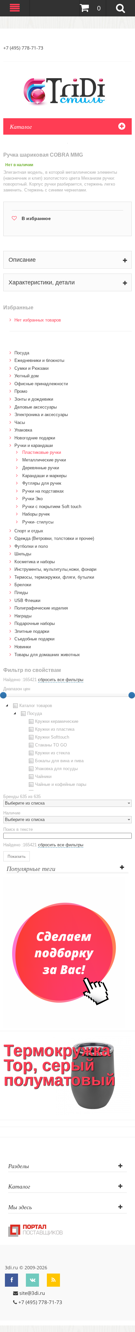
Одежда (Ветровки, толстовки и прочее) (54, 538)
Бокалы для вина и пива (59, 760)
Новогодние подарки (34, 437)
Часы (19, 422)
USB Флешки (27, 600)
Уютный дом (26, 375)
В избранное (36, 218)
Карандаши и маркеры (44, 475)
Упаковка (23, 430)
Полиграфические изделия (41, 608)
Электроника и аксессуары (41, 414)
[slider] (131, 695)
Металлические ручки (44, 459)
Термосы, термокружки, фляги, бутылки (54, 577)
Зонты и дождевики (33, 399)
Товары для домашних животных (47, 654)
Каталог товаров (35, 705)
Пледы (21, 592)
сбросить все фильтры (60, 679)
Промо (20, 391)
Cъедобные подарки (34, 638)
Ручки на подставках (43, 491)
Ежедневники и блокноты (39, 360)
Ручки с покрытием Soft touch (51, 506)
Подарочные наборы (34, 623)
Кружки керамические (56, 721)
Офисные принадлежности (41, 383)
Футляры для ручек (41, 483)
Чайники (43, 776)
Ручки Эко (32, 498)
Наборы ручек (36, 514)
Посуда (21, 352)
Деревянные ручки (40, 467)
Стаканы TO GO (51, 745)
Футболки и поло (31, 546)
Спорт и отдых (28, 530)
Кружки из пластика (54, 729)
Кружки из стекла (52, 752)
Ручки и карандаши (33, 445)
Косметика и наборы (34, 561)
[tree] (67, 746)
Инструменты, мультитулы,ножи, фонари (55, 569)
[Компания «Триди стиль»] (67, 90)
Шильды (22, 553)
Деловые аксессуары (35, 407)
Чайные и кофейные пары (60, 784)
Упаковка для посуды (56, 768)
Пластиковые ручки (41, 452)
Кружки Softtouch (52, 737)
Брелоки (22, 584)
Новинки (22, 646)
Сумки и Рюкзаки (31, 368)
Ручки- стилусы (37, 522)
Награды (22, 615)
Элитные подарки (31, 631)
